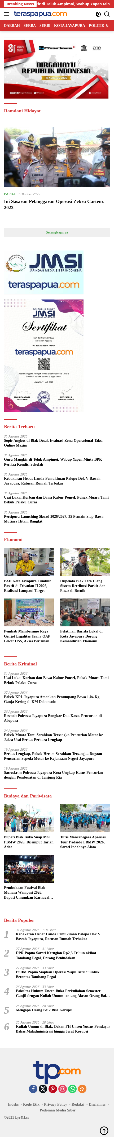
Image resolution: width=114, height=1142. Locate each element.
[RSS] (82, 1089)
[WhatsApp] (72, 1089)
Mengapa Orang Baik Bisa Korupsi (44, 1010)
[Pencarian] (107, 14)
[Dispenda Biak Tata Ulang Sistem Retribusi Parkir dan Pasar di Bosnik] (85, 562)
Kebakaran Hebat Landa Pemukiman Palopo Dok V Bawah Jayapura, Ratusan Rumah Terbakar (52, 481)
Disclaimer (97, 1104)
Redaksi (78, 1104)
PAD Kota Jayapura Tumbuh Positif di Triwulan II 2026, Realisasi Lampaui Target (27, 586)
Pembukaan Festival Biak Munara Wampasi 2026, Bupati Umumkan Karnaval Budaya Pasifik (26, 893)
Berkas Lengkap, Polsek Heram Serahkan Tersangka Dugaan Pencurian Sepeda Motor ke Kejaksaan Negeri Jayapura (53, 756)
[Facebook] (33, 1089)
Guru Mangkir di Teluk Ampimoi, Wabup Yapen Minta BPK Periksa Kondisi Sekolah (53, 461)
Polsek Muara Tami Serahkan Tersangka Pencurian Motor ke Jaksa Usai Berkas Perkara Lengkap (53, 737)
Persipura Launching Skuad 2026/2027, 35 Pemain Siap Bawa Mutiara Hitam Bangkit (53, 519)
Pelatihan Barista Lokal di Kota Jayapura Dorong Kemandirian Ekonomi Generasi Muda (81, 636)
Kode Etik (31, 1104)
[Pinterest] (53, 1089)
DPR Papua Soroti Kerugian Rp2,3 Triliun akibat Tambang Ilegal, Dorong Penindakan (56, 955)
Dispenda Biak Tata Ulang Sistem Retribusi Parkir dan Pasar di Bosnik (83, 586)
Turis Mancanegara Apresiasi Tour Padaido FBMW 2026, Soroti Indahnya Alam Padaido (83, 842)
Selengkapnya (57, 232)
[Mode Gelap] (98, 14)
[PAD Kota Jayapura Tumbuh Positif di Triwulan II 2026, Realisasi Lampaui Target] (29, 562)
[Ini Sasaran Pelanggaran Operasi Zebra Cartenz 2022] (57, 157)
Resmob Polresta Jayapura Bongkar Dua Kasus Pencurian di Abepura (53, 718)
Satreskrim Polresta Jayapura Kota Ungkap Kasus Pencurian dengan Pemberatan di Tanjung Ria (53, 775)
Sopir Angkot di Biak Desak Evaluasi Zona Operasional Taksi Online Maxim (53, 443)
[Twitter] (43, 1089)
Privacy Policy (55, 1104)
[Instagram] (62, 1089)
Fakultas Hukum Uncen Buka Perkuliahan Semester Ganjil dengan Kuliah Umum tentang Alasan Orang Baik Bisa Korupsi (62, 993)
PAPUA (10, 194)
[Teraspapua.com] (39, 14)
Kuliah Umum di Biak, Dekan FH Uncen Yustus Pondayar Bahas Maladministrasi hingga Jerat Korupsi (63, 1029)
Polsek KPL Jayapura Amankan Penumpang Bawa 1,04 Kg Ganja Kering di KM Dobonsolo (51, 699)
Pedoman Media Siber (58, 1110)
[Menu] (7, 14)
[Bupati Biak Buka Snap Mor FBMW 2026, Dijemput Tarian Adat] (29, 818)
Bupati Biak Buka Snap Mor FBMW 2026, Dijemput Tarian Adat (29, 842)
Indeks (13, 1104)
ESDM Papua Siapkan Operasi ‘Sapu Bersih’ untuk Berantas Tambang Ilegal (57, 974)
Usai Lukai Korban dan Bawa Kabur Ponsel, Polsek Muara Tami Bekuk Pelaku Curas (56, 499)
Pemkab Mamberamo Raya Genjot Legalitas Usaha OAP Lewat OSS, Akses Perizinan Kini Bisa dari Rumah (27, 636)
